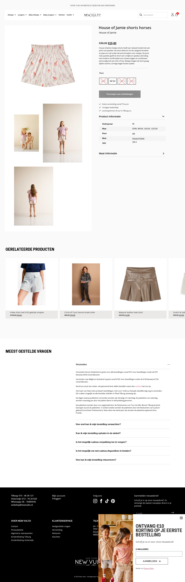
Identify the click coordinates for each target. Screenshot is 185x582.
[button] (181, 518)
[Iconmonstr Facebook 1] (101, 501)
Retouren (56, 533)
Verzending (57, 530)
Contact (14, 526)
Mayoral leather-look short (131, 312)
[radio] (103, 81)
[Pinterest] (113, 501)
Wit (133, 133)
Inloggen (56, 498)
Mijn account (58, 495)
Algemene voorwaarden (22, 533)
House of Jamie (107, 32)
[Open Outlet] (73, 15)
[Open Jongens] (26, 15)
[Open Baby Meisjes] (41, 15)
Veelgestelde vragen (61, 526)
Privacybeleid (17, 530)
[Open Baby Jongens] (56, 15)
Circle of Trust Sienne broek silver (79, 312)
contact (138, 386)
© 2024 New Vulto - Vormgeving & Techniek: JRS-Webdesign (93, 577)
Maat (101, 73)
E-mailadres (142, 549)
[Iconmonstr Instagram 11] (95, 501)
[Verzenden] (172, 513)
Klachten (56, 536)
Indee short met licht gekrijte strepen (27, 312)
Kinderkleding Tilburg (21, 536)
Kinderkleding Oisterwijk (22, 540)
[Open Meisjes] (15, 15)
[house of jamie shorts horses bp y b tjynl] (48, 65)
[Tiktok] (107, 501)
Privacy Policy (149, 568)
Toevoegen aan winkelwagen (119, 94)
